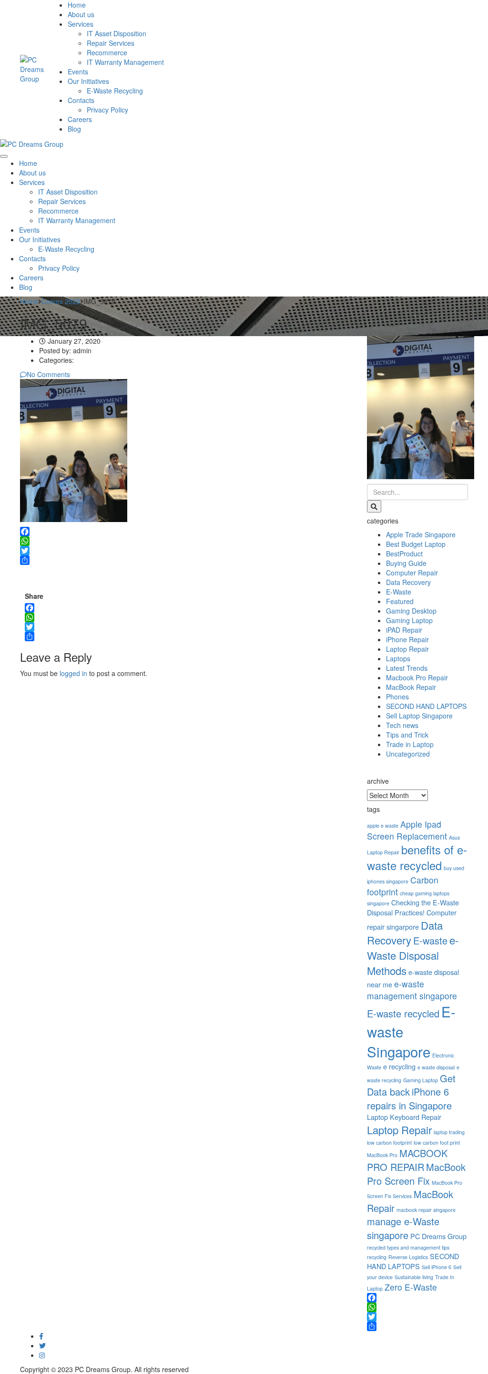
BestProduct (404, 553)
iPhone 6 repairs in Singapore (409, 1098)
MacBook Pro (382, 1155)
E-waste (430, 940)
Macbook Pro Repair (417, 677)
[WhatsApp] (186, 541)
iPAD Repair (404, 630)
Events (78, 71)
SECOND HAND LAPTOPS (426, 706)
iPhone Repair (407, 639)
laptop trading (449, 1132)
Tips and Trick (407, 734)
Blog (74, 128)
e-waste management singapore (412, 990)
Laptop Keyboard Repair (404, 1117)
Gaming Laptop (409, 620)
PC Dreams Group (438, 1236)
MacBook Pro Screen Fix (416, 1174)
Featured (400, 601)
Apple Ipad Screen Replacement (407, 830)
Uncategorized (408, 754)
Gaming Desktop (411, 610)
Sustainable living (414, 1277)
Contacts (81, 100)
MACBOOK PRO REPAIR (407, 1160)
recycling (376, 1257)
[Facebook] (186, 531)
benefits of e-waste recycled (417, 857)
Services (80, 24)
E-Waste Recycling (115, 90)
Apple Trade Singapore (421, 534)
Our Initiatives (88, 81)
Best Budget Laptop (416, 544)
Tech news (402, 725)
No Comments (48, 374)
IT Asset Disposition (116, 33)
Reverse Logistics (408, 1257)
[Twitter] (186, 550)
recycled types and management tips (408, 1247)
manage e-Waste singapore (403, 1228)
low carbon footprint (389, 1142)
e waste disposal (436, 1067)
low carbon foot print (437, 1142)
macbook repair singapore (426, 1209)
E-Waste (398, 591)
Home (77, 5)
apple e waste (382, 825)
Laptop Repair (407, 649)
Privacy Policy (107, 109)
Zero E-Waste (411, 1287)
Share (34, 596)
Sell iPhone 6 (436, 1267)
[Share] (186, 560)
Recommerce (107, 52)
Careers (80, 119)
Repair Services (110, 43)
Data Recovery (408, 582)
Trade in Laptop (410, 744)
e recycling (399, 1066)
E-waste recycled (403, 1013)
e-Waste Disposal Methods (412, 955)
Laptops (398, 658)
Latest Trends (406, 668)
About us (81, 14)
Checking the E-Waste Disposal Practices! (413, 907)
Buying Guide (406, 563)
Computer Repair (412, 572)
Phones (397, 696)
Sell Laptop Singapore (419, 715)
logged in (73, 673)
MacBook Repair (411, 687)
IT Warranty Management (125, 62)
